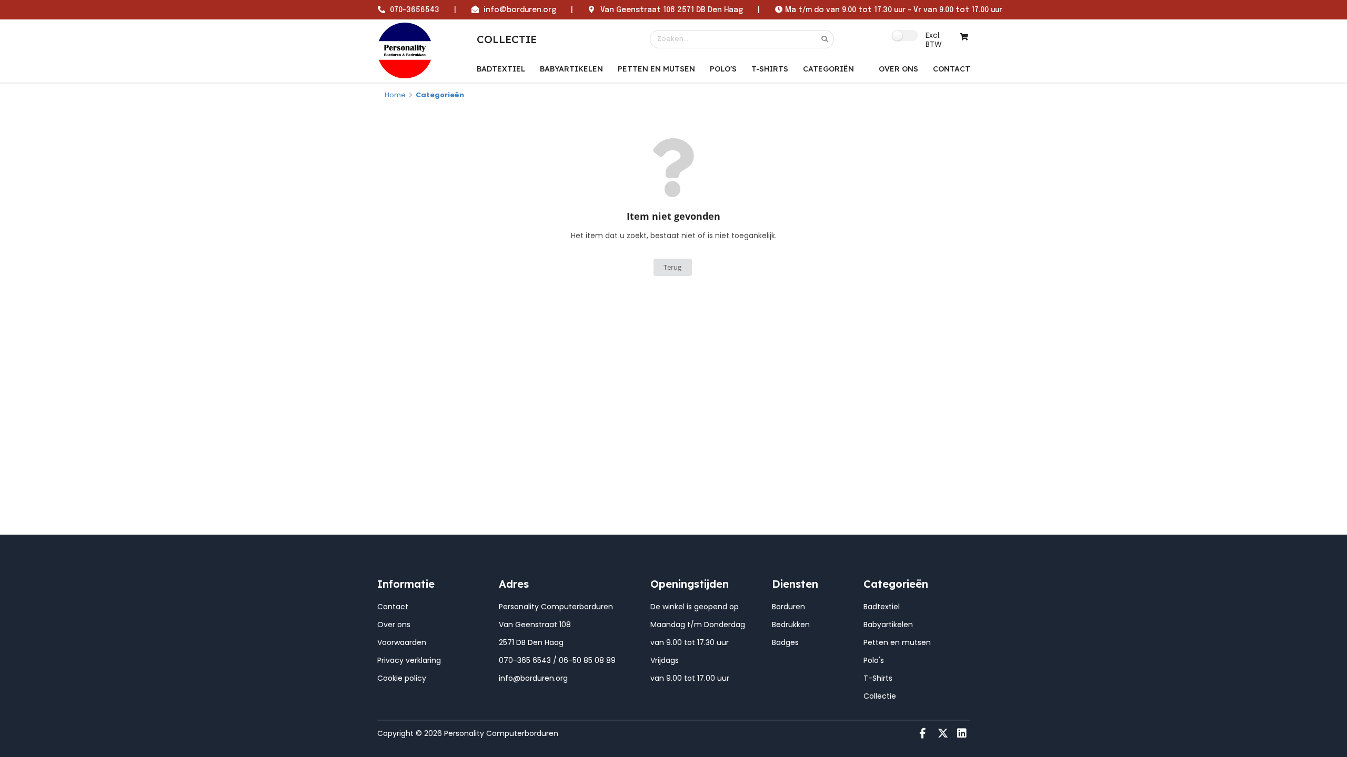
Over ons (393, 624)
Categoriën (828, 69)
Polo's (723, 69)
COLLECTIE (507, 39)
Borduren (788, 606)
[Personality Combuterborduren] (405, 50)
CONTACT (951, 69)
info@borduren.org (520, 10)
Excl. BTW (934, 39)
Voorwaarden (401, 642)
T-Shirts (769, 69)
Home (395, 95)
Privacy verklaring (409, 660)
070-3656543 (414, 10)
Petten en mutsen (656, 69)
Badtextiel (501, 69)
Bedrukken (791, 624)
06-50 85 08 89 (587, 660)
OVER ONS (898, 69)
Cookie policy (401, 678)
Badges (785, 642)
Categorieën (440, 95)
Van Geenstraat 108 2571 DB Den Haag (671, 10)
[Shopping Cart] (964, 37)
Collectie (879, 696)
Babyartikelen (571, 69)
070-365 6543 (525, 660)
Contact (392, 606)
